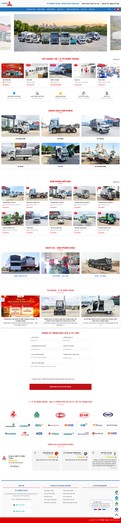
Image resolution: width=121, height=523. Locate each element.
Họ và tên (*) (35, 337)
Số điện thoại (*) (68, 337)
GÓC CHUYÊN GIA (73, 9)
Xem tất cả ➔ (116, 59)
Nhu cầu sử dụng (68, 346)
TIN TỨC (84, 9)
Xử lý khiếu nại (67, 496)
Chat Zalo (116, 500)
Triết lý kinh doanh (68, 490)
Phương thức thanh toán (71, 354)
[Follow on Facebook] (114, 9)
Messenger (116, 511)
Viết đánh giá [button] (14, 466)
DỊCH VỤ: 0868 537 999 (110, 4)
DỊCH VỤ (60, 9)
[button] (118, 460)
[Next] (117, 33)
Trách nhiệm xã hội (68, 499)
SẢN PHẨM (50, 9)
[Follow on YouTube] (117, 9)
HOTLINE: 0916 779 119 (90, 4)
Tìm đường (116, 494)
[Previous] (4, 33)
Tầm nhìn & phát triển (50, 499)
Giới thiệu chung (49, 490)
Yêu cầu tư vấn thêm (38, 363)
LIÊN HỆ (91, 9)
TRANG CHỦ (31, 9)
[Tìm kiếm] (109, 9)
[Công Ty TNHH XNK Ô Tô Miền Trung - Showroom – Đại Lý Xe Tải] (7, 4)
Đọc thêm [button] (113, 468)
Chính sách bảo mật (69, 493)
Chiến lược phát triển (50, 502)
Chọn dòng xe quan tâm (39, 346)
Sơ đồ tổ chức (48, 496)
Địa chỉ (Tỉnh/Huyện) (38, 354)
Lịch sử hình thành (49, 493)
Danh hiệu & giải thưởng (70, 502)
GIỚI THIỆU (41, 9)
